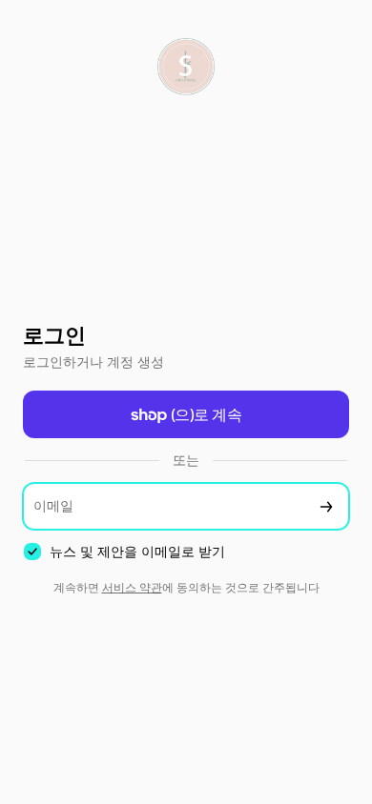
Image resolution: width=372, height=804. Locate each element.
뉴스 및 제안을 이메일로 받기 (137, 551)
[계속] (326, 506)
